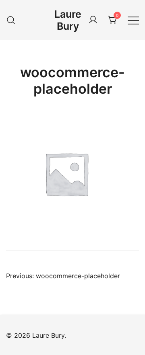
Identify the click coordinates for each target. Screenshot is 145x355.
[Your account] (93, 20)
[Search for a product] (11, 19)
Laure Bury (67, 20)
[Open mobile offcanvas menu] (133, 19)
